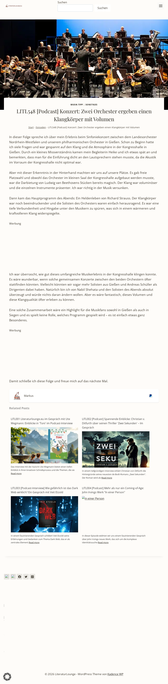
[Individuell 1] (7, 576)
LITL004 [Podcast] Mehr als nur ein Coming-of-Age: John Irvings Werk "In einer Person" (113, 490)
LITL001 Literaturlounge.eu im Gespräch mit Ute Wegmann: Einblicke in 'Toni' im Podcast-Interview (42, 421)
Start (31, 127)
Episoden (41, 127)
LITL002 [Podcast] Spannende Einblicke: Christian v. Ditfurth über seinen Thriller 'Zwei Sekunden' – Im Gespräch (113, 423)
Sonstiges (91, 104)
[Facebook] (19, 576)
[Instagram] (32, 576)
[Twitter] (26, 576)
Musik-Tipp (77, 104)
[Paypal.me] (150, 395)
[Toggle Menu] (160, 5)
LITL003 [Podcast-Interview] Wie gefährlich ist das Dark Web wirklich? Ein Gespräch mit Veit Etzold (44, 490)
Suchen (62, 2)
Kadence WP (115, 674)
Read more (16, 473)
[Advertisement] (84, 249)
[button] (7, 677)
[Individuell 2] (13, 576)
